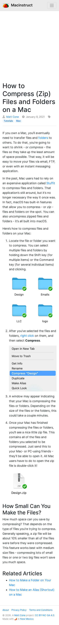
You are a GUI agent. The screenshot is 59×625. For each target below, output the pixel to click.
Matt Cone (12, 116)
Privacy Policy (19, 609)
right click (27, 335)
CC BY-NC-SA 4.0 (44, 615)
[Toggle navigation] (51, 5)
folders (43, 137)
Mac (18, 121)
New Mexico (26, 618)
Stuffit (50, 183)
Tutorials (8, 121)
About (5, 609)
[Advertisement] (29, 45)
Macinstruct (21, 5)
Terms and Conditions (40, 609)
